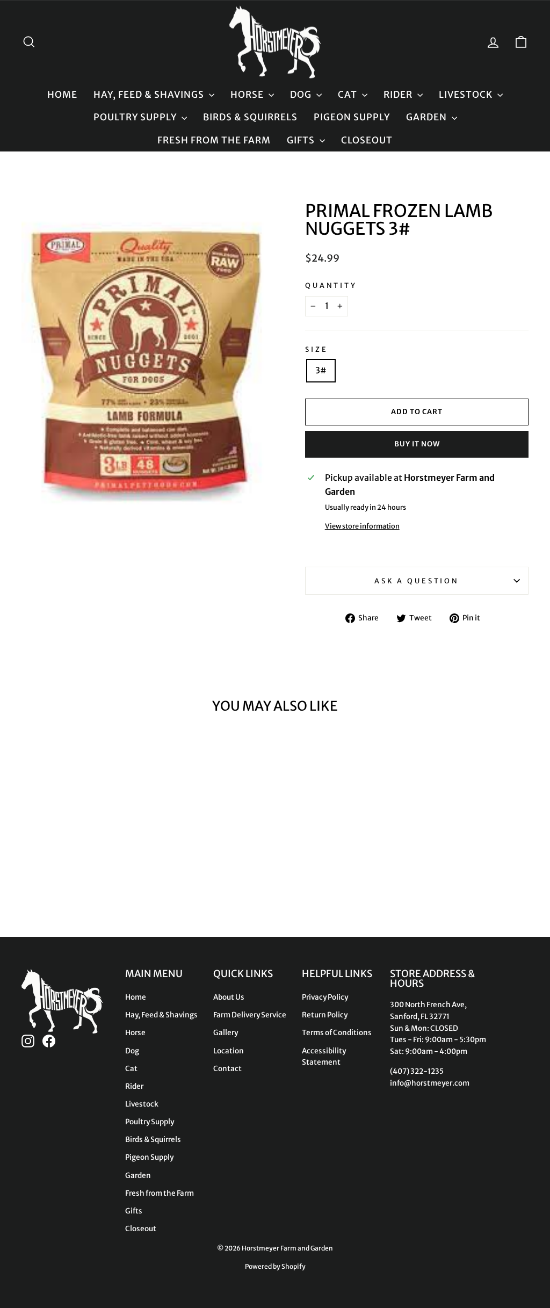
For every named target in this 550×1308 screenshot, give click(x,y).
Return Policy (325, 1015)
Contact (227, 1068)
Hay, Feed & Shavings (149, 94)
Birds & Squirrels (250, 117)
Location (228, 1051)
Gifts (302, 140)
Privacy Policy (325, 997)
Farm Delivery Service (249, 1015)
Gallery (225, 1032)
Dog (302, 94)
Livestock (467, 94)
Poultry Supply (136, 117)
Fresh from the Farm (214, 140)
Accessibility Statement (324, 1056)
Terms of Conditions (337, 1032)
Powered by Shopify (275, 1266)
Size (316, 349)
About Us (228, 997)
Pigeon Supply (352, 117)
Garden (427, 117)
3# (321, 370)
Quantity (331, 285)
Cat (348, 94)
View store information (362, 526)
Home (62, 94)
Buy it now (417, 444)
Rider (399, 94)
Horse (248, 94)
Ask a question (416, 580)
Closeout (367, 140)
